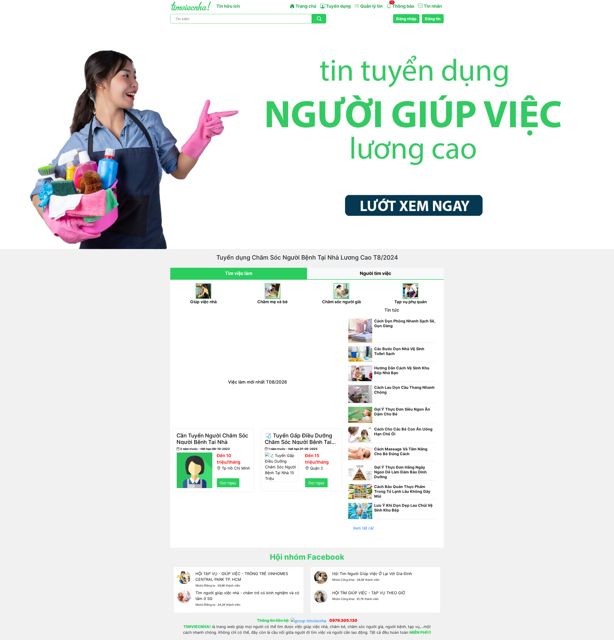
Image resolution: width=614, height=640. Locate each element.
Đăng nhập (406, 18)
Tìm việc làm (238, 273)
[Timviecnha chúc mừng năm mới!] (307, 136)
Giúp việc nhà (203, 301)
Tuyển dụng (338, 6)
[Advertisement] (257, 343)
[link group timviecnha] (310, 620)
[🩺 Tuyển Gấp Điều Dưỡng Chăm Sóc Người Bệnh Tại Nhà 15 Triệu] (281, 455)
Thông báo (402, 4)
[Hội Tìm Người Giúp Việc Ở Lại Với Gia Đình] (320, 580)
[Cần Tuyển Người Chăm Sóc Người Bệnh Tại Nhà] (195, 455)
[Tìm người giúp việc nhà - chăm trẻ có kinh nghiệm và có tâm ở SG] (184, 599)
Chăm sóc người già (341, 301)
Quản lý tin (371, 6)
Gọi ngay (228, 482)
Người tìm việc (375, 273)
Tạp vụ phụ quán (410, 301)
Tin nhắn (432, 6)
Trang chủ (305, 6)
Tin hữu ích (228, 6)
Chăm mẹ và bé (272, 301)
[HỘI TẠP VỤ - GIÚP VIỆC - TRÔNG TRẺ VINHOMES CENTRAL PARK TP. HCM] (184, 580)
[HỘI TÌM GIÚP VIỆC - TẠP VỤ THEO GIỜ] (320, 599)
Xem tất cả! (363, 528)
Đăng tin (433, 18)
